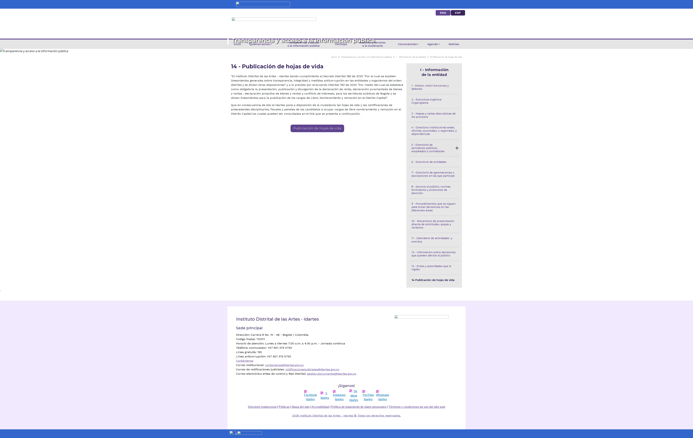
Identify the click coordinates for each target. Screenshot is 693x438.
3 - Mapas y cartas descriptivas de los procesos (433, 115)
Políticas (284, 406)
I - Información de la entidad (411, 57)
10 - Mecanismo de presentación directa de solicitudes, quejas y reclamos (433, 224)
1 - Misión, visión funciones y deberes (430, 87)
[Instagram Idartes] (339, 396)
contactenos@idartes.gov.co (284, 365)
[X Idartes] (325, 395)
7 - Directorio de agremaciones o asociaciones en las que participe (433, 174)
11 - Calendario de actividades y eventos (432, 240)
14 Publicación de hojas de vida (446, 57)
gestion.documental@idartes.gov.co (331, 373)
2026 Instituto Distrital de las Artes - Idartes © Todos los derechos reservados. (346, 415)
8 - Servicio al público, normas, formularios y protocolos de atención (431, 190)
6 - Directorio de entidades (428, 162)
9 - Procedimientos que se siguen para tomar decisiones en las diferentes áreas (433, 207)
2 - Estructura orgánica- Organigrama (427, 101)
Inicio (334, 57)
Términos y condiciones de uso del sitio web (417, 406)
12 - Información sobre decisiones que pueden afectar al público (433, 254)
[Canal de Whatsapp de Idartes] (382, 396)
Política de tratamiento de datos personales (358, 406)
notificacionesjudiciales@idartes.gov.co (312, 369)
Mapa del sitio (301, 406)
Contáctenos (244, 360)
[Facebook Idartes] (310, 396)
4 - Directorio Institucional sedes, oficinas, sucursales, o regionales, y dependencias (434, 131)
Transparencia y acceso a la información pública (366, 57)
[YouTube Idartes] (368, 396)
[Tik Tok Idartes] (353, 395)
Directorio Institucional (262, 406)
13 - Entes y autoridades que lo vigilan (431, 268)
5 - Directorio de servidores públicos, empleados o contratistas (427, 148)
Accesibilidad (320, 406)
